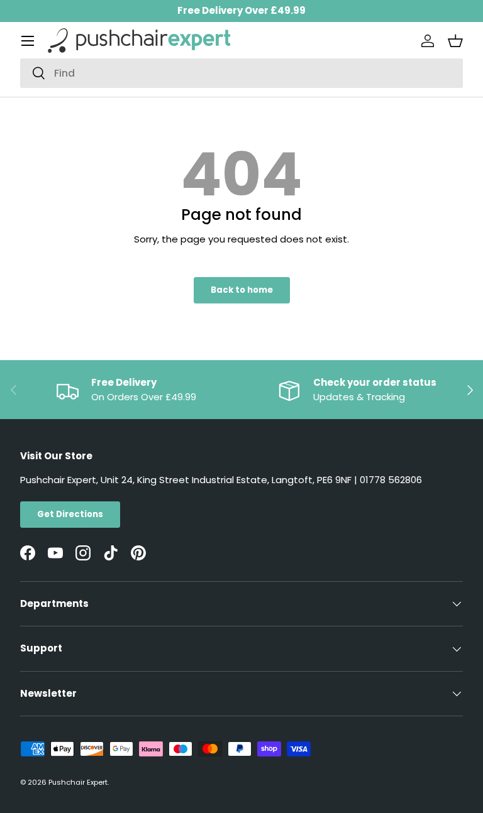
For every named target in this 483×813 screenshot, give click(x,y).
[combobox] (241, 73)
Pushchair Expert (78, 782)
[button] (455, 41)
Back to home (242, 290)
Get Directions (70, 514)
